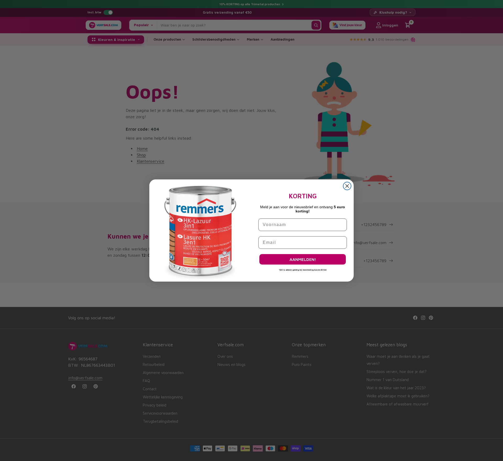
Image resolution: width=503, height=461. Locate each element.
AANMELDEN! (302, 259)
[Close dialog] (347, 186)
